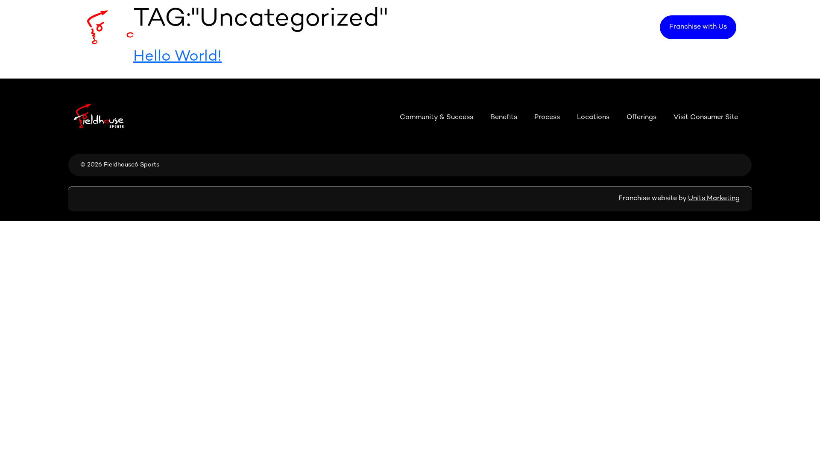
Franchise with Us (698, 27)
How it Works (538, 27)
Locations (590, 27)
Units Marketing (714, 198)
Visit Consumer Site (706, 117)
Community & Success (425, 27)
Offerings (635, 27)
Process (547, 117)
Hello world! (177, 57)
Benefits (488, 27)
